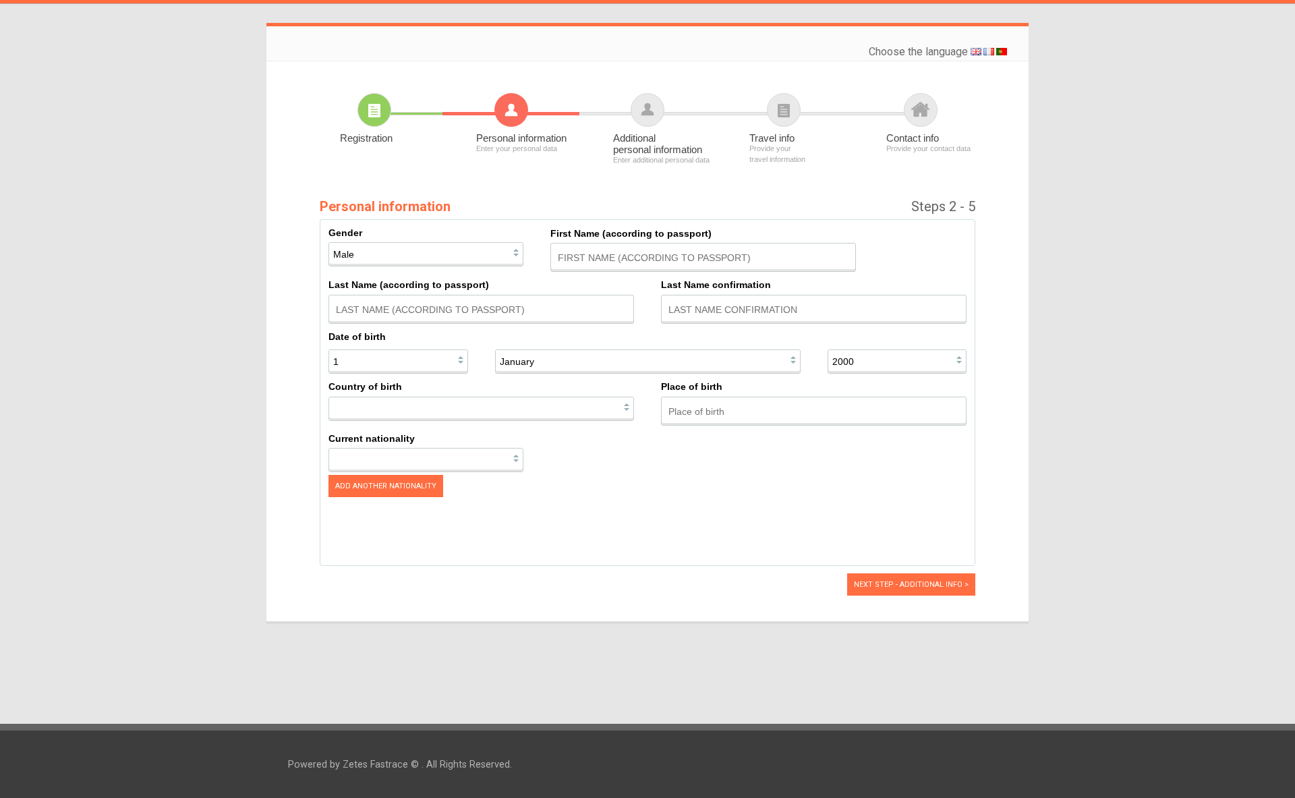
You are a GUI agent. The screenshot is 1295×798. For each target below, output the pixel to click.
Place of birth (691, 386)
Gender (345, 232)
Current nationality (371, 438)
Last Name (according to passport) (408, 284)
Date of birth (357, 336)
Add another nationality (385, 486)
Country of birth (365, 386)
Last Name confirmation (716, 284)
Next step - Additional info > (911, 584)
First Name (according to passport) (631, 233)
